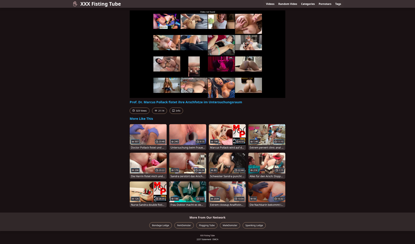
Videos (270, 4)
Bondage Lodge (160, 225)
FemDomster (184, 225)
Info (177, 110)
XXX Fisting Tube (100, 3)
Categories (308, 4)
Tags (338, 4)
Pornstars (325, 4)
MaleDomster (230, 225)
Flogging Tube (207, 225)
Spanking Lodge (254, 225)
